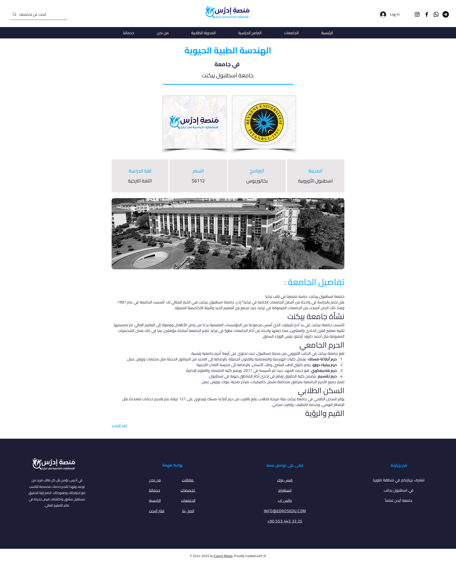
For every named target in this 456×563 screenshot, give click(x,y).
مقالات (188, 480)
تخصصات (188, 490)
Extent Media (223, 556)
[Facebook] (426, 14)
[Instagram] (417, 14)
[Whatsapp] (436, 14)
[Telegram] (445, 14)
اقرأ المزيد (119, 425)
